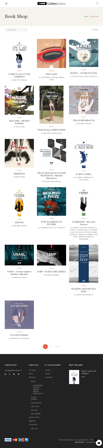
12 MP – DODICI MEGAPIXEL (51, 272)
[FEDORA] (19, 201)
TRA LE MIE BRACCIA (84, 120)
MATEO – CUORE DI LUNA (83, 73)
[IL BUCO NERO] (83, 153)
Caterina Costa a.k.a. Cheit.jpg (52, 228)
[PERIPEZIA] (19, 153)
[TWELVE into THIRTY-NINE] (51, 105)
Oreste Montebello (84, 295)
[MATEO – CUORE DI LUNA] (83, 53)
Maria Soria (20, 177)
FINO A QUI (51, 74)
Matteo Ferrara (20, 80)
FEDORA (19, 222)
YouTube (14, 374)
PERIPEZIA (19, 174)
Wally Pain (20, 127)
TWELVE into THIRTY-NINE (51, 130)
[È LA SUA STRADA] (19, 315)
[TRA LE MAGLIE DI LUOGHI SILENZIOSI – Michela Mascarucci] (51, 153)
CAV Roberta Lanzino (50, 77)
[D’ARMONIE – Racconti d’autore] (83, 201)
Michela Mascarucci (52, 181)
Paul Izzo (93, 76)
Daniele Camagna (79, 228)
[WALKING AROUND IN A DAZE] (83, 264)
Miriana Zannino (86, 234)
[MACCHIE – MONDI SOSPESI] (19, 100)
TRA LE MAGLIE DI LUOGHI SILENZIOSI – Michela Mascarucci (51, 175)
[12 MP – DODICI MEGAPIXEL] (51, 255)
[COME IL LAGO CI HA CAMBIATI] (19, 53)
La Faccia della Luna (80, 76)
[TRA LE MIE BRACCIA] (83, 100)
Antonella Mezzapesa (52, 133)
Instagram (9, 374)
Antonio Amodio (20, 226)
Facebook (5, 374)
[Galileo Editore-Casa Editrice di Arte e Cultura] (51, 3)
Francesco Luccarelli (20, 338)
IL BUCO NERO (83, 174)
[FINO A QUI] (51, 53)
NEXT (57, 347)
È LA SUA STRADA (19, 335)
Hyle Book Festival (83, 232)
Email (18, 374)
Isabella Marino (52, 275)
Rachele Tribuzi (84, 123)
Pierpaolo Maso (20, 277)
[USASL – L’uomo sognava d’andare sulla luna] (19, 255)
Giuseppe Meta (84, 230)
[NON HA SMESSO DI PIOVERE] (51, 201)
